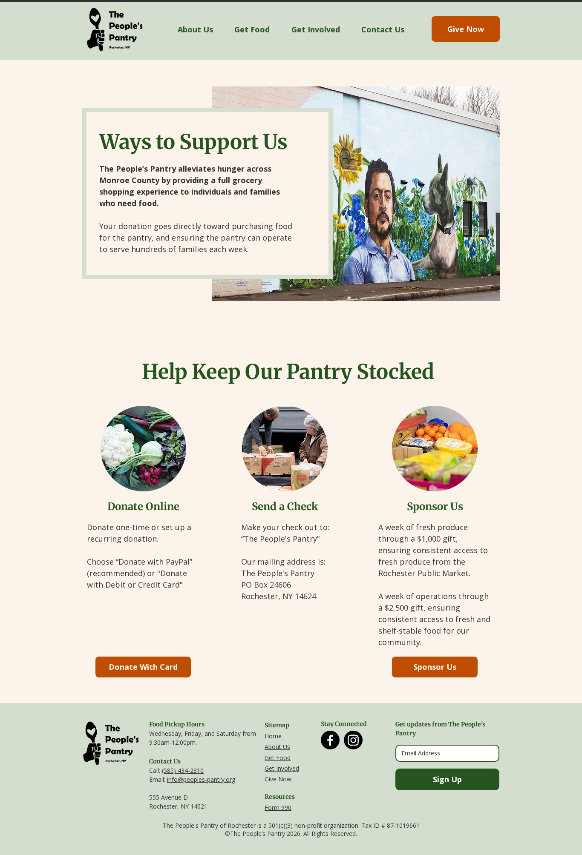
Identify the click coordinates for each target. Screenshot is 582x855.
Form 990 (278, 807)
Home (273, 736)
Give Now (278, 779)
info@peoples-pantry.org (201, 779)
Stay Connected (344, 724)
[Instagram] (353, 740)
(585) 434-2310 (183, 770)
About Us (277, 747)
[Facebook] (330, 740)
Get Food (278, 758)
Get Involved (282, 768)
